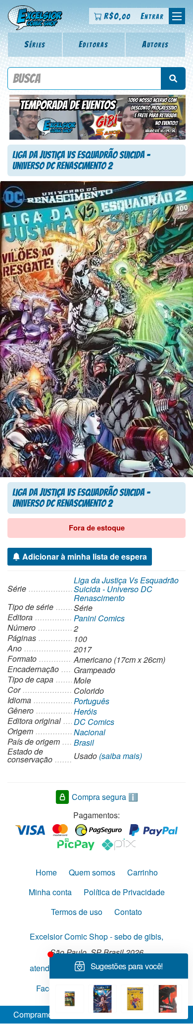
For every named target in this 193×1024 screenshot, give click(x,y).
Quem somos (92, 872)
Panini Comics (99, 618)
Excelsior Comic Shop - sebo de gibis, (96, 936)
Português (91, 701)
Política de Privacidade (124, 892)
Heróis (85, 711)
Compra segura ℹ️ (105, 796)
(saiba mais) (120, 755)
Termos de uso (76, 911)
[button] (177, 16)
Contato (128, 911)
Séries (35, 44)
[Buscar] (173, 78)
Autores (155, 44)
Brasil (84, 742)
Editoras (93, 44)
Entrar (152, 16)
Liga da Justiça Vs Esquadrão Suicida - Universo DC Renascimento (126, 589)
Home (46, 872)
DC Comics (94, 721)
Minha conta (50, 892)
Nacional (89, 732)
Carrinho (142, 872)
